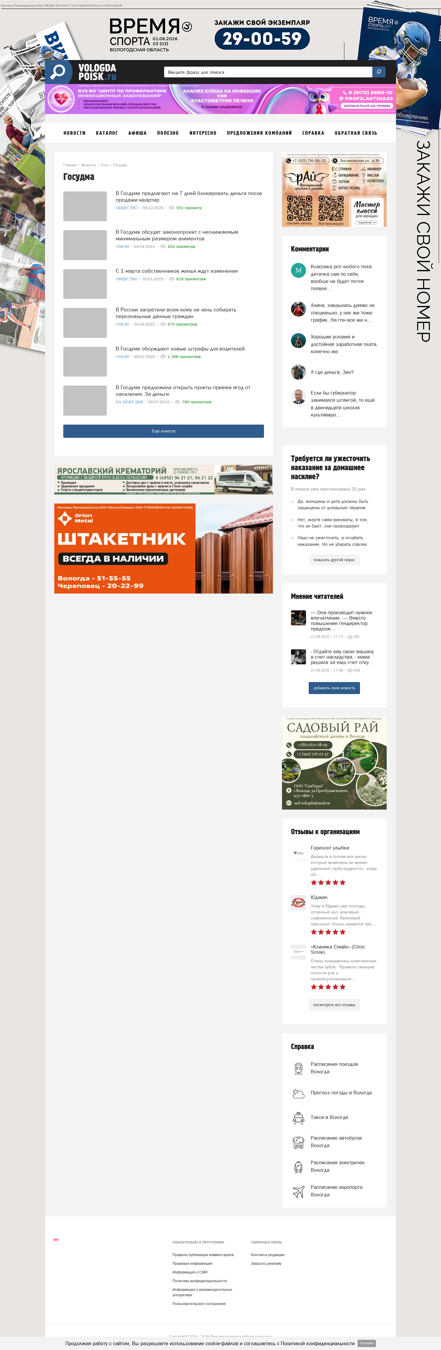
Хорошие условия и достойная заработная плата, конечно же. (344, 344)
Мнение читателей (317, 596)
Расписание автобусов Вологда (336, 1141)
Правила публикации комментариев (203, 1255)
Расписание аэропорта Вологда (336, 1190)
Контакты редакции (267, 1255)
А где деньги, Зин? (332, 372)
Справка (302, 1046)
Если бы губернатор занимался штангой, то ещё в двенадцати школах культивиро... (343, 404)
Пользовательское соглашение (199, 1304)
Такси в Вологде (329, 1117)
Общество (127, 208)
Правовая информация (192, 1263)
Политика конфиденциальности (199, 1281)
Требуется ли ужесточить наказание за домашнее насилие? (330, 467)
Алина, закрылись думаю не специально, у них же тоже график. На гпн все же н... (343, 312)
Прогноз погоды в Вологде (341, 1093)
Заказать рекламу (266, 1263)
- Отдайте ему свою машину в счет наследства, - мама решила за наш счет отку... (342, 657)
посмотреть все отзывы (334, 1005)
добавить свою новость (334, 688)
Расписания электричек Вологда (338, 1166)
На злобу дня (130, 402)
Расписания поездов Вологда (334, 1067)
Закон (123, 246)
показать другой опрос (334, 560)
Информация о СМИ (190, 1272)
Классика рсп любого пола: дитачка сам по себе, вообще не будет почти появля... (342, 277)
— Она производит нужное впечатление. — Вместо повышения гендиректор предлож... (341, 620)
